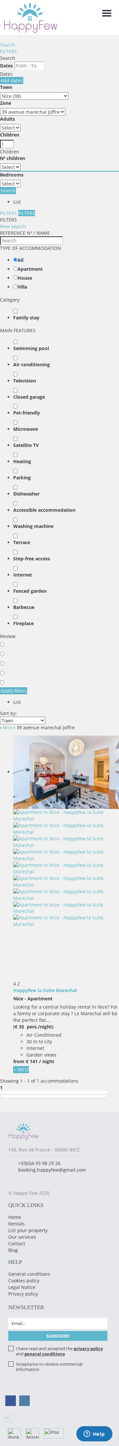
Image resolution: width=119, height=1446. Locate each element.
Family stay (26, 317)
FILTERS (8, 51)
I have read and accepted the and (59, 1351)
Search (7, 45)
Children (9, 135)
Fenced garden (30, 591)
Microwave (25, 429)
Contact (16, 1243)
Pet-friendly (26, 413)
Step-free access (31, 558)
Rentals (16, 1224)
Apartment (30, 269)
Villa (22, 287)
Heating (22, 461)
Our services (22, 1237)
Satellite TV (26, 445)
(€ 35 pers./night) (33, 1027)
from (18, 1061)
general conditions (44, 1354)
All (20, 260)
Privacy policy (23, 1294)
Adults (7, 119)
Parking (22, 477)
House (25, 278)
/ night (46, 1061)
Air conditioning (31, 364)
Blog (13, 1250)
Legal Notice (21, 1287)
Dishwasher (26, 494)
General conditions (29, 1274)
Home (14, 1217)
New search (13, 226)
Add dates (11, 80)
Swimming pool (31, 348)
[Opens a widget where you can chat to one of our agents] (94, 1434)
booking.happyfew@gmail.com (52, 1170)
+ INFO (21, 1069)
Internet (22, 575)
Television (24, 381)
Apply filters (13, 691)
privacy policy (88, 1348)
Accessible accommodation (44, 510)
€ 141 (32, 1061)
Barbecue (23, 607)
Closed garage (29, 397)
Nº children (12, 158)
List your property (28, 1230)
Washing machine (33, 526)
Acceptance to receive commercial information (49, 1366)
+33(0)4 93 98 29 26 (39, 1163)
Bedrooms (11, 175)
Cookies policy (23, 1280)
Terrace (21, 542)
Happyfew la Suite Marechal (45, 990)
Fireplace (23, 623)
